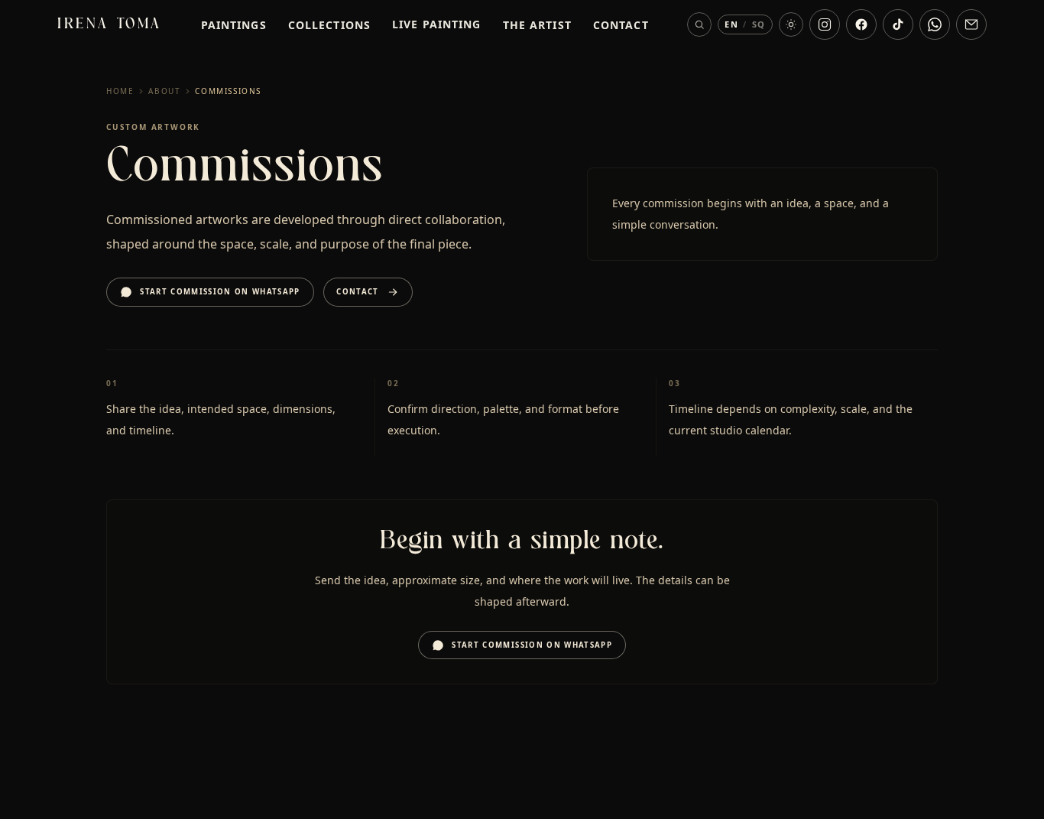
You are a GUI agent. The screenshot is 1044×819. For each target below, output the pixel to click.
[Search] (699, 24)
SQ (759, 24)
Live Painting (436, 24)
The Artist (537, 25)
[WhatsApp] (934, 24)
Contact (621, 25)
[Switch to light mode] (791, 24)
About (164, 91)
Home (120, 91)
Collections (329, 25)
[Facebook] (861, 24)
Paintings (234, 25)
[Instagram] (824, 24)
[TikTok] (898, 24)
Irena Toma (109, 24)
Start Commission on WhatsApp (220, 292)
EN (731, 24)
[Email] (971, 24)
